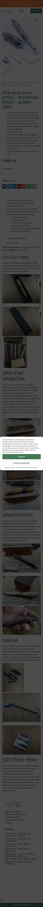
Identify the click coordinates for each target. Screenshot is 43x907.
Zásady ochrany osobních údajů (26, 467)
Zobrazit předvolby (21, 463)
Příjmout (21, 457)
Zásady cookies (10, 467)
